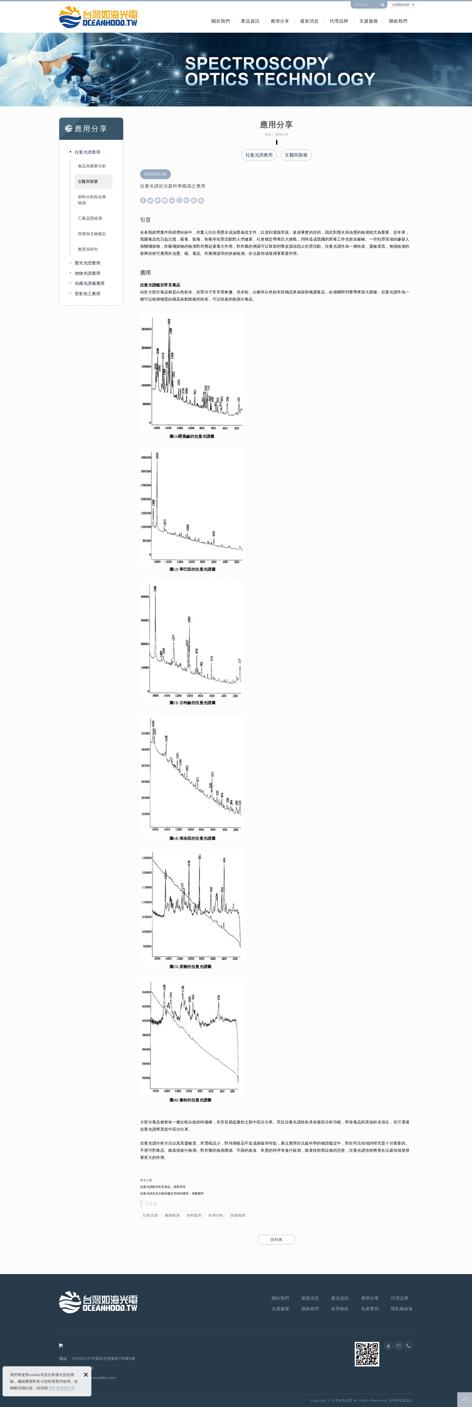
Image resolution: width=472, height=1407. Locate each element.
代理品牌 (339, 20)
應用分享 (280, 20)
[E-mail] (399, 1346)
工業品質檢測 (90, 218)
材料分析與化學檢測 (92, 200)
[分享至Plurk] (158, 201)
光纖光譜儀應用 (89, 283)
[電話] (409, 1346)
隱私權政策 (402, 1308)
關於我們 (220, 20)
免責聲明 (370, 1308)
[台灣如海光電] (98, 17)
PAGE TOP (464, 1399)
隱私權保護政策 (62, 1388)
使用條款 (340, 1308)
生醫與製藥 (88, 181)
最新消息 (309, 20)
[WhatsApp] (179, 200)
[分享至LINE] (165, 201)
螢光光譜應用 (87, 263)
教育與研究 (88, 249)
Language (400, 4)
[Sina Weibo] (186, 200)
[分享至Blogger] (194, 201)
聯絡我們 (398, 20)
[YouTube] (389, 1346)
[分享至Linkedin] (172, 201)
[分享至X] (150, 201)
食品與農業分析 (92, 166)
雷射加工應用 (87, 293)
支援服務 (368, 20)
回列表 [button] (276, 1239)
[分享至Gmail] (201, 201)
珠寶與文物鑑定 (92, 234)
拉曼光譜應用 (87, 152)
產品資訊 (250, 20)
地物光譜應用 (87, 273)
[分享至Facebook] (143, 201)
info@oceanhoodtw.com (94, 1378)
